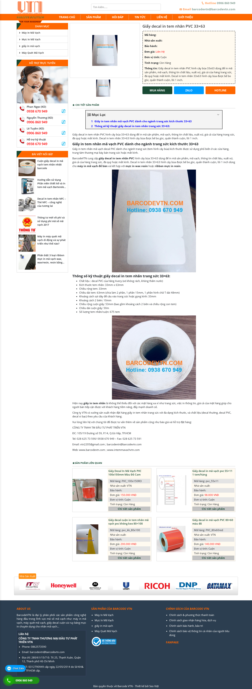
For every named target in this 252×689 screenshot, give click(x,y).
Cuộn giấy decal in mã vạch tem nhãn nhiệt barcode (50, 164)
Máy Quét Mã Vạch (33, 52)
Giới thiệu (185, 17)
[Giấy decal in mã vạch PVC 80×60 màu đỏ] (171, 539)
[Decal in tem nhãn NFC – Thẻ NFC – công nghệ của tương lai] (27, 205)
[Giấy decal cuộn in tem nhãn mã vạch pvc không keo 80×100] (87, 539)
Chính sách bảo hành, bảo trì (186, 625)
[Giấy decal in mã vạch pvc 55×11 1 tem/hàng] (171, 490)
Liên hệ (162, 17)
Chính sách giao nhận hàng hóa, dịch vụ (192, 620)
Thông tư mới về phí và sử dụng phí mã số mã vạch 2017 (51, 221)
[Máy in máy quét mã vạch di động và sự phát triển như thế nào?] (27, 243)
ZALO (189, 90)
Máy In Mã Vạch (31, 32)
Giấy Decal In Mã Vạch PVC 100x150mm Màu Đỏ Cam (124, 472)
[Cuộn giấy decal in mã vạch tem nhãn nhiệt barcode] (27, 167)
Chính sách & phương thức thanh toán (191, 615)
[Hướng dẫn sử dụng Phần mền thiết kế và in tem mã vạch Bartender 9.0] (27, 186)
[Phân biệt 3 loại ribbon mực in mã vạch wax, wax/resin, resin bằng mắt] (27, 262)
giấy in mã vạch (31, 46)
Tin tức (140, 17)
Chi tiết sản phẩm (129, 508)
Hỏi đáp (117, 17)
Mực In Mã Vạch (31, 39)
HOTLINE (220, 90)
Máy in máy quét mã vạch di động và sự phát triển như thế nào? (51, 240)
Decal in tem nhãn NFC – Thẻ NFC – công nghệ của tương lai (51, 202)
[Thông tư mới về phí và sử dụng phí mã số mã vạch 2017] (27, 224)
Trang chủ (67, 17)
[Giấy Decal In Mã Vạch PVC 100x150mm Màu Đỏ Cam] (87, 490)
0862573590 (38, 646)
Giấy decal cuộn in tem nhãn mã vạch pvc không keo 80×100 (128, 521)
